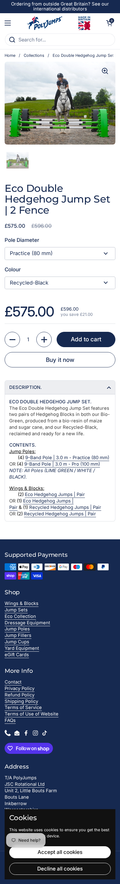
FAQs (10, 720)
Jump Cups (17, 642)
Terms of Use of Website (31, 714)
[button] (109, 23)
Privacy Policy (19, 688)
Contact (13, 682)
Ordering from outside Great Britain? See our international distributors (60, 7)
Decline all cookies (60, 869)
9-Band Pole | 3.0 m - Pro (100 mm (61, 464)
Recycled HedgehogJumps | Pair (65, 507)
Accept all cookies (60, 852)
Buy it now (60, 359)
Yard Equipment (22, 648)
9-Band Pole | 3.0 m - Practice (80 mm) (67, 457)
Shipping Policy (21, 701)
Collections (34, 55)
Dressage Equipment (27, 623)
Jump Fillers (18, 635)
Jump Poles (17, 629)
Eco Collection (20, 616)
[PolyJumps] (58, 23)
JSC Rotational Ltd (25, 784)
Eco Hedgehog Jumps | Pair (55, 494)
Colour (13, 269)
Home (10, 55)
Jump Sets (16, 610)
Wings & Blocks (21, 603)
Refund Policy (19, 695)
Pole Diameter (22, 240)
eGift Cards (17, 654)
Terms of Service (23, 707)
